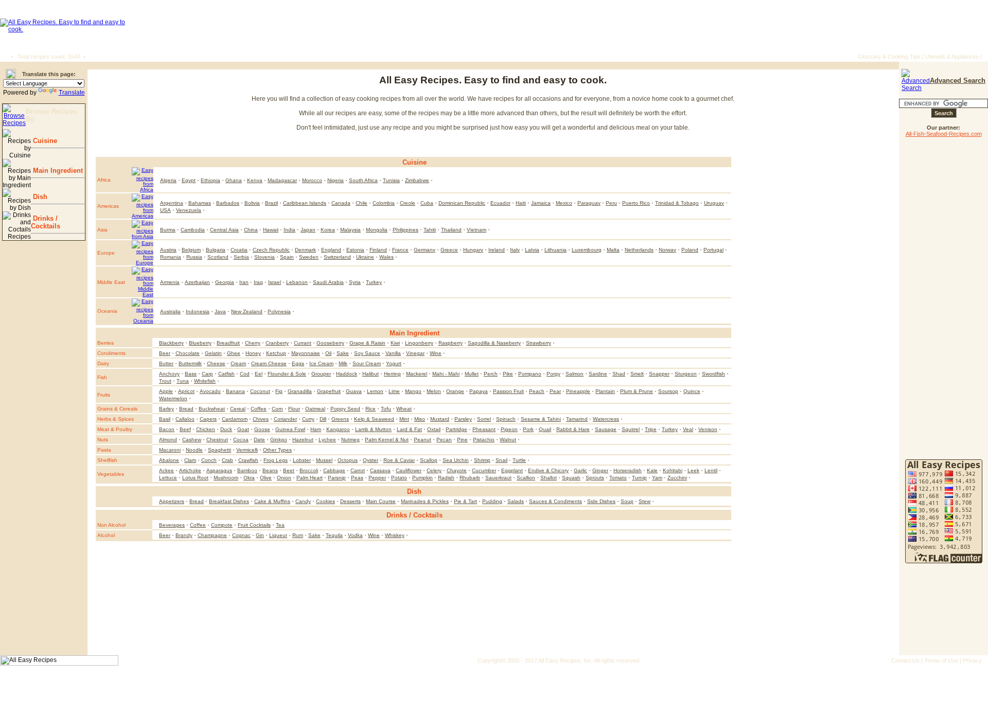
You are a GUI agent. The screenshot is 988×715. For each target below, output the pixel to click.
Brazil (271, 203)
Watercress (606, 419)
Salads (515, 501)
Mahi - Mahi (446, 374)
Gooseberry (330, 343)
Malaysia (350, 230)
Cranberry (277, 343)
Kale (652, 470)
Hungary (473, 250)
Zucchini (677, 477)
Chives (261, 419)
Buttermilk (190, 363)
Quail (545, 429)
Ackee (166, 470)
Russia (194, 257)
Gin (260, 535)
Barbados (227, 203)
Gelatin (213, 353)
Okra (249, 477)
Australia (170, 311)
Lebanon (297, 282)
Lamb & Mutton (373, 429)
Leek (693, 470)
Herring (392, 374)
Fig (279, 391)
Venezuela (188, 210)
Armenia (170, 282)
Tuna (183, 381)
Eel (258, 374)
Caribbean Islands (304, 203)
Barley (166, 409)
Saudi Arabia (328, 282)
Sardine (598, 374)
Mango (413, 391)
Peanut (422, 439)
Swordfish (713, 374)
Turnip (639, 477)
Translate (72, 92)
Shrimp (482, 460)
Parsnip (337, 477)
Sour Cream (366, 363)
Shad (618, 374)
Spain (287, 257)
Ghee (233, 353)
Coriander (285, 419)
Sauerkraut (498, 477)
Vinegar (415, 353)
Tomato (618, 477)
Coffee (259, 409)
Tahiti (430, 230)
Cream (238, 363)
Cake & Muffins (272, 501)
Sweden (309, 257)
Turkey (374, 282)
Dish (39, 197)
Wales (386, 257)
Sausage (605, 429)
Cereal (237, 409)
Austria (168, 250)
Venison (707, 429)
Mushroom (226, 477)
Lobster (302, 460)
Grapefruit (329, 391)
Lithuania (555, 250)
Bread (186, 409)
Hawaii (270, 230)
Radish (446, 477)
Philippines (405, 230)
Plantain (605, 391)
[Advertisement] (128, 103)
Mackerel (416, 374)
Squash (571, 477)
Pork (528, 429)
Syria (355, 282)
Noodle (194, 450)
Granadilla (300, 391)
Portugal (713, 250)
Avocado (210, 391)
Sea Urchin (456, 460)
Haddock (346, 374)
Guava (354, 391)
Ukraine (365, 257)
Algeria (168, 180)
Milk (343, 363)
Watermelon (173, 398)
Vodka (355, 535)
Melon (434, 391)
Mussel (324, 460)
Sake (343, 353)
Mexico (564, 203)
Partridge (456, 429)
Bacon (166, 429)
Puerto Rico (636, 203)
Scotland (217, 257)
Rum (297, 535)
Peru (611, 203)
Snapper (659, 374)
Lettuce (168, 477)
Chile (361, 203)
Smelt (637, 374)
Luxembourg (587, 250)
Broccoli (308, 470)
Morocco (312, 180)
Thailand (451, 230)
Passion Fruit (508, 391)
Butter (166, 363)
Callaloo (185, 419)
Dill (323, 419)
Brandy (183, 535)
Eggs (298, 363)
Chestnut (217, 439)
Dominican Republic (461, 203)
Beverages (172, 525)
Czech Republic (271, 250)
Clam (190, 460)
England (331, 250)
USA (165, 210)
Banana (235, 391)
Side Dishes (601, 501)
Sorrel (484, 419)
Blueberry (200, 343)
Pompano (529, 374)
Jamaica (541, 203)
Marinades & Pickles (425, 501)
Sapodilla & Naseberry (494, 343)
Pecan (444, 439)
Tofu (386, 409)
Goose (262, 429)
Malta (613, 250)
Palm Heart (309, 477)
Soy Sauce (367, 353)
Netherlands (639, 250)
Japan (308, 230)
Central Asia (224, 230)
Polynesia (279, 311)
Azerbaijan (197, 282)
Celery (434, 470)
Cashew (191, 439)
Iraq (258, 282)
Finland (378, 250)
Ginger (600, 470)
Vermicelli (247, 450)
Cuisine (44, 141)
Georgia (224, 282)
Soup (627, 501)
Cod (245, 374)
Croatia (239, 250)
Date (259, 439)
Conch (209, 460)
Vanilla (393, 353)
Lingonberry (419, 343)
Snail (501, 460)
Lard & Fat (409, 429)
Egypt (189, 180)
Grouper (321, 374)
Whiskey (394, 535)
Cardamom (235, 419)
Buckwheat (212, 409)
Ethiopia (210, 180)
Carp (207, 374)
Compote (222, 525)
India (289, 230)
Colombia (384, 203)
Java (220, 311)
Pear (555, 391)
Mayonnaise (305, 353)
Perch (491, 374)
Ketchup (276, 353)
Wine (436, 353)
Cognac (241, 535)
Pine (462, 439)
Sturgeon (686, 374)
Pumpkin (422, 477)
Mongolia (376, 230)
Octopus (348, 460)
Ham (315, 429)
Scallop (428, 460)
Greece (449, 250)
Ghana (233, 180)
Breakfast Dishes (229, 501)
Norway (667, 250)
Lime (394, 391)
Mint (404, 419)
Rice (370, 409)
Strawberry (538, 343)
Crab (227, 460)
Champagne (212, 535)
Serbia (241, 257)
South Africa (363, 180)
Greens (340, 419)
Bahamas (199, 203)
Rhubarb (470, 477)
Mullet (472, 374)
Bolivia (252, 203)
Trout (165, 381)
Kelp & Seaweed (374, 419)
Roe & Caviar (399, 460)
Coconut (260, 391)
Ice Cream (321, 363)
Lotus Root (195, 477)
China (251, 230)
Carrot (357, 470)
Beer (164, 353)
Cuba (426, 203)
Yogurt (393, 363)
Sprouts (595, 477)
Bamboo (247, 470)
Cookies (325, 501)
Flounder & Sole (287, 374)
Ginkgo (278, 439)
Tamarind (577, 419)
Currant (302, 343)
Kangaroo (338, 429)
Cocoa (241, 439)
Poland (689, 250)
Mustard (439, 419)
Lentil (710, 470)
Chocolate (187, 353)
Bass (191, 374)
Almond (168, 439)
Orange (455, 391)
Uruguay (714, 203)
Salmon (575, 374)
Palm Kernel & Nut (387, 439)
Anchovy (169, 374)
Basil (164, 419)
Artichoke (190, 470)
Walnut (508, 439)
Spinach (506, 419)
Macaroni (170, 450)
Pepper (377, 477)
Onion (284, 477)
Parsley (463, 419)
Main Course (381, 501)
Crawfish (248, 460)
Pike (508, 374)
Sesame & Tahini (541, 419)
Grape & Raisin (367, 343)
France (400, 250)
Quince (691, 391)
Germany (424, 250)
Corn (277, 409)
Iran (244, 282)
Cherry (252, 343)
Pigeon (509, 429)
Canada (340, 203)
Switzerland (337, 257)
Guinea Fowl (290, 429)
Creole (407, 203)
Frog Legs (275, 460)
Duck (226, 429)
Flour (294, 409)
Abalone (169, 460)
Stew (644, 501)
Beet (288, 470)
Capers (208, 419)
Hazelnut (302, 439)
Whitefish (205, 381)
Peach (536, 391)
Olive (266, 477)
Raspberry (450, 343)
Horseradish (627, 470)
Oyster (370, 460)
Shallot (548, 477)
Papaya (478, 391)
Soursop (668, 391)
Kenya (254, 180)
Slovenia (264, 257)
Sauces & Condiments (555, 501)
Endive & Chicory (548, 470)
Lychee (327, 439)
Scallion (526, 477)
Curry (308, 419)
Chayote (457, 470)
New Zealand (246, 311)
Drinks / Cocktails (45, 222)
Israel (274, 282)
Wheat (404, 409)
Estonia (355, 250)
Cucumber (484, 470)
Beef (185, 429)
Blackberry (171, 343)
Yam (657, 477)
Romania (170, 257)
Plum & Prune (636, 391)
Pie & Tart (465, 501)
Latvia (532, 250)
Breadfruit (228, 343)
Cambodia (193, 230)
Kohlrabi (672, 470)
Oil (328, 353)
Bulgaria (215, 250)
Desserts (350, 501)
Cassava (380, 470)
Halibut (370, 374)
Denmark (305, 250)
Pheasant (484, 429)
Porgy (553, 374)
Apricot (186, 391)
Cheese (216, 363)
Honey (253, 353)
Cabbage (334, 470)
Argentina (171, 203)
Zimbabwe (417, 180)
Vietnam (476, 230)
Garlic (580, 470)
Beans (270, 470)
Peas (357, 477)
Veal (688, 429)
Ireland (496, 250)
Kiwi (395, 343)
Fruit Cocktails (254, 525)
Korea (328, 230)
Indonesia (197, 311)
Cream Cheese (269, 363)
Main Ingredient (57, 170)
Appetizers (171, 501)
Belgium (191, 250)
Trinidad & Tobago (677, 203)
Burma (167, 230)
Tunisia (391, 180)
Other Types (277, 450)
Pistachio (484, 439)
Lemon (375, 391)
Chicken (205, 429)
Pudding (492, 501)
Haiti (521, 203)
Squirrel (631, 429)
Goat (243, 429)
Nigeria (335, 180)
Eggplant (512, 470)
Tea (280, 525)
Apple (166, 391)
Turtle (519, 460)
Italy (515, 250)
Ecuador (500, 203)
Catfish (226, 374)
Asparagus (219, 470)
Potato (399, 477)
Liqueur (278, 535)
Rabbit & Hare (573, 429)
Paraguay (589, 203)
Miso (419, 419)
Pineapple (578, 391)
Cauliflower (408, 470)
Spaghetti (219, 450)
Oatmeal (315, 409)
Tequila (334, 535)
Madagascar (282, 180)
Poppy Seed (345, 409)
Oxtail (433, 429)
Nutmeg (350, 439)
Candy (303, 501)
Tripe (651, 429)
